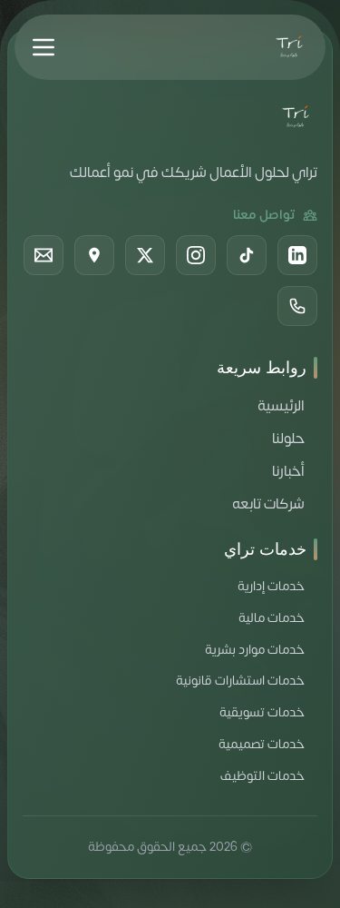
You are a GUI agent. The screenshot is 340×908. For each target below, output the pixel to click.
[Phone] (297, 306)
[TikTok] (247, 255)
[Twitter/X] (145, 255)
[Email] (43, 255)
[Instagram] (196, 255)
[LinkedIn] (297, 255)
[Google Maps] (94, 255)
